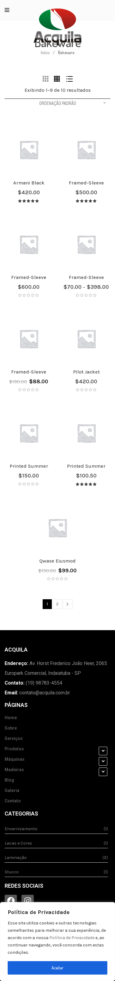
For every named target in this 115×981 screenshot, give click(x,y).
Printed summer (29, 466)
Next (68, 604)
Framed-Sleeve (86, 183)
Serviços (14, 738)
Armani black (28, 183)
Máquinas (15, 759)
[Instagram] (27, 901)
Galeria (12, 790)
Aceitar (57, 967)
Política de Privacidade (71, 937)
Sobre (11, 728)
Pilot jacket (86, 372)
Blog (9, 780)
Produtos (14, 748)
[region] (57, 941)
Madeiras (14, 769)
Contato (13, 800)
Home (11, 717)
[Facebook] (11, 901)
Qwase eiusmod (57, 561)
